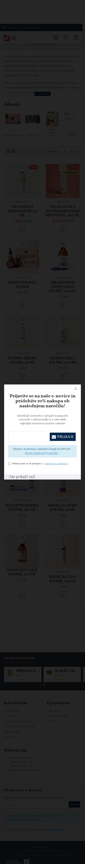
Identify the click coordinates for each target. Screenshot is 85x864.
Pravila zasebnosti (35, 453)
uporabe (53, 453)
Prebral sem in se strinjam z (40, 463)
